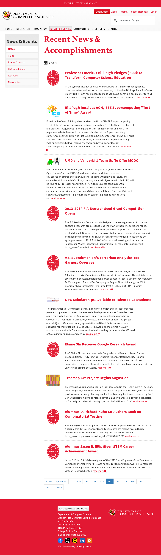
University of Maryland (80, 3)
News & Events (60, 28)
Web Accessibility (66, 546)
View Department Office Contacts (73, 508)
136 (133, 481)
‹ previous (61, 481)
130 (86, 481)
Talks (11, 55)
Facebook (60, 540)
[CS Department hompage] (131, 511)
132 (102, 481)
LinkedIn (82, 540)
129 (79, 481)
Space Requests (139, 11)
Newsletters (14, 82)
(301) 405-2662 (78, 534)
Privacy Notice (84, 546)
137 (140, 481)
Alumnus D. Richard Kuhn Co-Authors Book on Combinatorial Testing (103, 414)
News (11, 49)
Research (23, 28)
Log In (154, 11)
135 (125, 481)
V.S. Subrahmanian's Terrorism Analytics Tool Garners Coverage (102, 260)
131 (94, 481)
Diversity (98, 28)
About (114, 11)
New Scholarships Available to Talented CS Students (108, 299)
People (9, 28)
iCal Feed (13, 75)
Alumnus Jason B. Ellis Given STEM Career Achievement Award (99, 449)
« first (49, 481)
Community (81, 28)
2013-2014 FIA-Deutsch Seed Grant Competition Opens (104, 211)
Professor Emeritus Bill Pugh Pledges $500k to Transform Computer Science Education (103, 75)
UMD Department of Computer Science (28, 15)
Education (40, 28)
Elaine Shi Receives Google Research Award (100, 344)
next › (49, 487)
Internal (124, 11)
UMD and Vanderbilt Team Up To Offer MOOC (101, 160)
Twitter (67, 540)
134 (117, 481)
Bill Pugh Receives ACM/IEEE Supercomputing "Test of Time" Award (107, 110)
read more (142, 97)
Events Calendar (16, 62)
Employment (101, 11)
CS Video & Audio (16, 68)
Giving (112, 28)
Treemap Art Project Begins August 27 (96, 377)
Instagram (74, 540)
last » (59, 487)
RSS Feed (89, 540)
